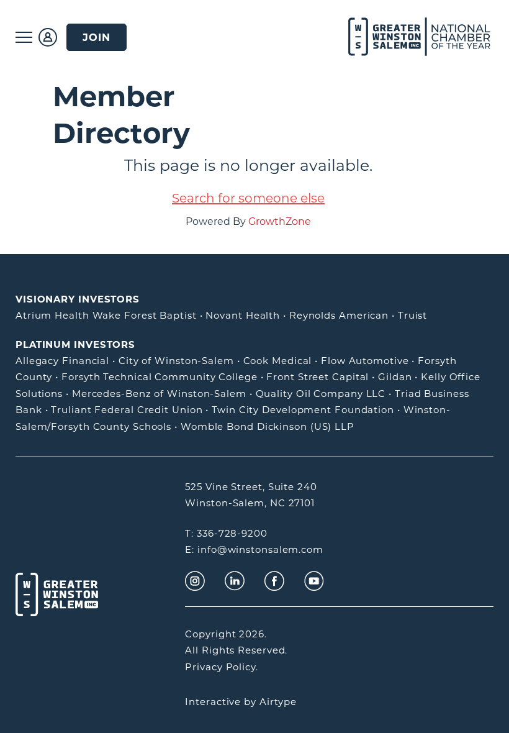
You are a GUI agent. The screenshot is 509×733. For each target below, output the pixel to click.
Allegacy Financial (62, 360)
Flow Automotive (365, 360)
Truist (412, 315)
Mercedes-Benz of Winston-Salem (159, 393)
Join (96, 37)
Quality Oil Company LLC (321, 393)
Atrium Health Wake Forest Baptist (106, 315)
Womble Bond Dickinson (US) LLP (267, 426)
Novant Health (242, 315)
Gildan (395, 377)
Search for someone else (248, 198)
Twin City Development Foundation (303, 410)
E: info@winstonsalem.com (254, 549)
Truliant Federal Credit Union (126, 410)
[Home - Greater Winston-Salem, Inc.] (405, 37)
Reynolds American (339, 315)
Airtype (278, 702)
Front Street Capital (317, 377)
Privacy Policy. (221, 667)
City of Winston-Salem (176, 360)
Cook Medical (277, 360)
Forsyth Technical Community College (159, 377)
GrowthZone (279, 221)
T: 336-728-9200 (226, 533)
